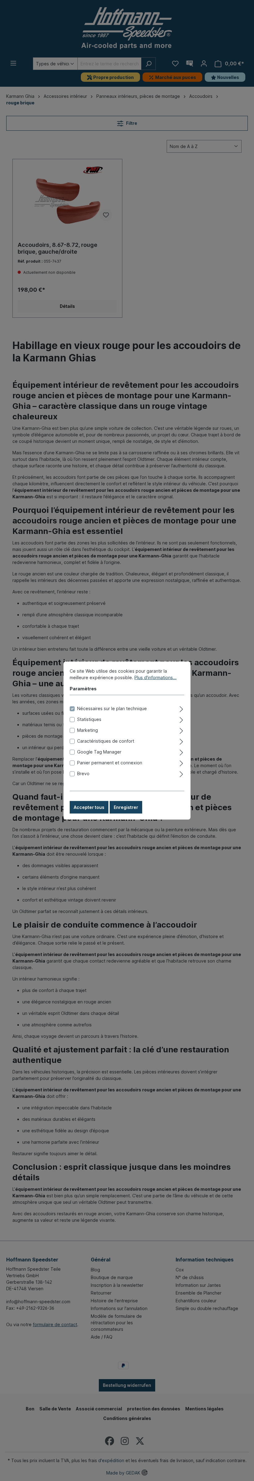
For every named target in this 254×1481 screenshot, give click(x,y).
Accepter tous (89, 807)
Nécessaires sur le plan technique (112, 708)
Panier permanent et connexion (109, 762)
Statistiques (89, 719)
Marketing (87, 730)
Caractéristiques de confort (105, 741)
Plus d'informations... (155, 677)
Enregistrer (126, 807)
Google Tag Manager (99, 751)
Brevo (83, 773)
